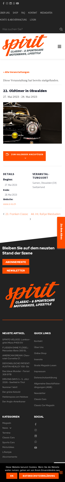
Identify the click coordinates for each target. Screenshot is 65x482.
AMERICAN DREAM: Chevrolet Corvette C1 (16, 357)
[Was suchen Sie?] (30, 29)
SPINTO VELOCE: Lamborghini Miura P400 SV (16, 341)
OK (12, 475)
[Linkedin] (10, 3)
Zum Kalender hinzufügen (27, 154)
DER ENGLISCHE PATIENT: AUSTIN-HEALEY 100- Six (16, 365)
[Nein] (61, 472)
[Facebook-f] (3, 3)
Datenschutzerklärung (39, 475)
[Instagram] (7, 3)
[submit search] (61, 29)
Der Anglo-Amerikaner (13, 401)
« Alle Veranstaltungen (16, 72)
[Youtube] (17, 3)
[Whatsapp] (14, 3)
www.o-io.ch (9, 203)
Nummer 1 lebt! (9, 387)
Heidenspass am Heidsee (15, 396)
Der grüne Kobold (11, 391)
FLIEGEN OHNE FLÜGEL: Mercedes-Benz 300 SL (15, 349)
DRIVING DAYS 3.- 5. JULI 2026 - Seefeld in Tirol (15, 381)
